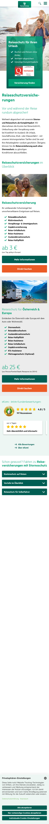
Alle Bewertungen (26, 444)
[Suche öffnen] (41, 4)
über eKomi (23, 447)
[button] (24, 474)
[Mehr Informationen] (24, 185)
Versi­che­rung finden (24, 82)
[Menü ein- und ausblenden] (45, 3)
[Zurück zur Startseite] (24, 4)
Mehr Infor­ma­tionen (24, 259)
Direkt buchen (24, 268)
